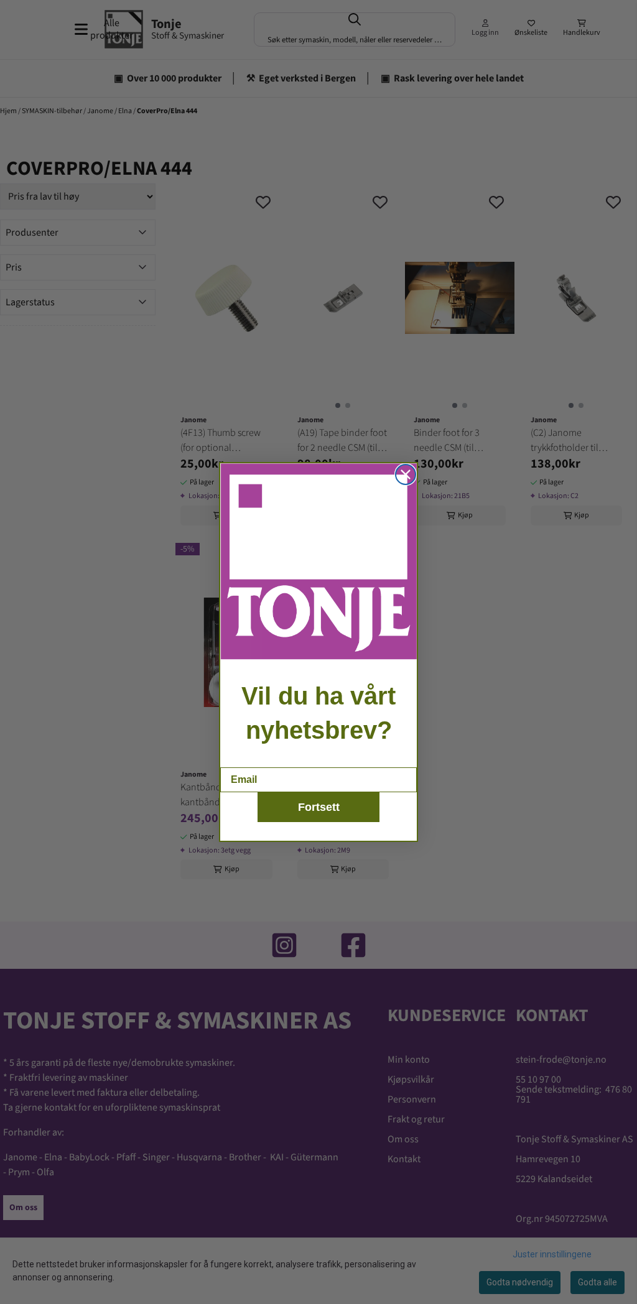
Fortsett (319, 807)
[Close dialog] (406, 474)
